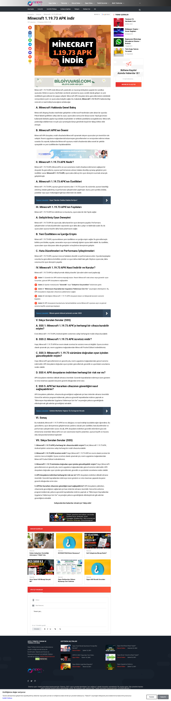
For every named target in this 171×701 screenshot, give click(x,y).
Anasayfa (31, 14)
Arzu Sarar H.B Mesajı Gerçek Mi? (40, 580)
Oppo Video (89, 3)
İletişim (77, 9)
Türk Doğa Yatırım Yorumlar (131, 50)
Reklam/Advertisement (47, 656)
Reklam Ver (86, 9)
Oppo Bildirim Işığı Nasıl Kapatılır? (82, 664)
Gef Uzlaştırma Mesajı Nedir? (96, 553)
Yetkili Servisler (102, 3)
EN (95, 9)
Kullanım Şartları (66, 9)
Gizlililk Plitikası (52, 9)
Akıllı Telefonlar (117, 3)
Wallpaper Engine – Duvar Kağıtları (132, 30)
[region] (85, 695)
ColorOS (40, 9)
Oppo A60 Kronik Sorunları (95, 579)
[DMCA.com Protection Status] (41, 659)
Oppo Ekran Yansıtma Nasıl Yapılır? (128, 655)
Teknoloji (64, 3)
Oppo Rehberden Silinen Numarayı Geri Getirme (66, 580)
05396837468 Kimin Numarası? (69, 553)
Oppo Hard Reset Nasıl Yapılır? (126, 646)
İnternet (38, 14)
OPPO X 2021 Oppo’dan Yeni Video (83, 655)
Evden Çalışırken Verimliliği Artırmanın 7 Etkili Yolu (39, 554)
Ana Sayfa (31, 9)
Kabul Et (163, 697)
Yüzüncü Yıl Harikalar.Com (130, 20)
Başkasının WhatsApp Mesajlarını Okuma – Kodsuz (133, 41)
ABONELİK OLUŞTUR (128, 84)
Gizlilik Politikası (7, 698)
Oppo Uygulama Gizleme (125, 664)
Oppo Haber (52, 3)
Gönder (36, 629)
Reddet (151, 697)
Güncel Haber (76, 3)
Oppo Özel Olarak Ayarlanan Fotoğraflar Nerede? (84, 647)
